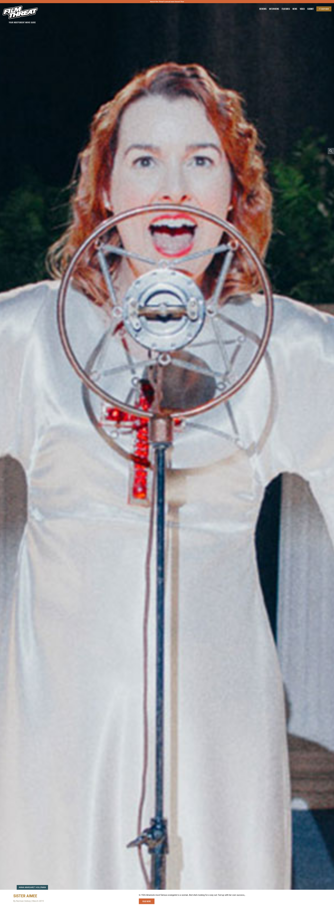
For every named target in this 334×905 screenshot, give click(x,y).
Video (302, 9)
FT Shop (324, 8)
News (295, 9)
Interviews (274, 9)
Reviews (263, 9)
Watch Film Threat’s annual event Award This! (167, 1)
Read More (146, 901)
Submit (310, 9)
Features (286, 9)
